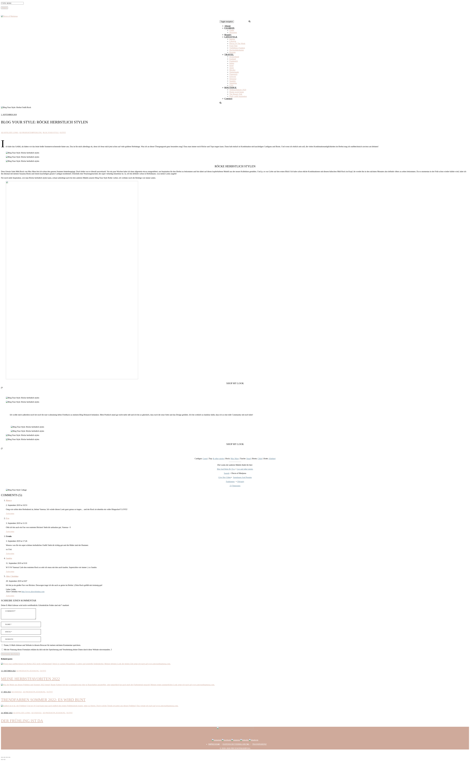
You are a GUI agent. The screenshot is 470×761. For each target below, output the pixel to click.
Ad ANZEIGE (16, 692)
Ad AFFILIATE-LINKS (9, 133)
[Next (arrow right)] (4, 759)
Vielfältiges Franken (237, 48)
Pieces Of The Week (237, 43)
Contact (228, 99)
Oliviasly (240, 482)
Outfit (231, 30)
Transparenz (259, 744)
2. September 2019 (9, 115)
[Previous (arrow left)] (2, 759)
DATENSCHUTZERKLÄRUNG (236, 744)
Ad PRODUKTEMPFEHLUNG (30, 133)
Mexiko (232, 70)
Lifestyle (232, 41)
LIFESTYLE (230, 37)
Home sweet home (236, 92)
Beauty (227, 35)
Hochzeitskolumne (236, 50)
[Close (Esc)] (2, 757)
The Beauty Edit (235, 94)
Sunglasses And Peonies (242, 477)
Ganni (205, 459)
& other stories (218, 459)
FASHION (229, 28)
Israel (231, 65)
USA (231, 85)
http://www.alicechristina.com (32, 592)
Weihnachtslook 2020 (237, 90)
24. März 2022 (6, 713)
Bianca (9, 500)
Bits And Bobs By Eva (226, 469)
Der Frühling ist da (22, 721)
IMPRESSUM (214, 744)
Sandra (9, 558)
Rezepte (232, 52)
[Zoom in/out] (9, 757)
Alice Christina (12, 576)
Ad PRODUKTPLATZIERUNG (27, 671)
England (232, 59)
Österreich (233, 74)
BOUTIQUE (230, 88)
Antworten (10, 513)
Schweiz (232, 77)
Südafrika (233, 83)
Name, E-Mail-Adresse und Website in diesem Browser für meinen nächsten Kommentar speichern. (42, 645)
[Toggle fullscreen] (7, 757)
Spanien (232, 81)
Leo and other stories (245, 469)
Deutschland (234, 57)
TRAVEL (229, 54)
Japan (231, 68)
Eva (7, 518)
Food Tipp (233, 46)
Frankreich (233, 61)
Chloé (260, 459)
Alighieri (272, 459)
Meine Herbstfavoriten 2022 (30, 679)
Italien (231, 63)
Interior (232, 39)
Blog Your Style (51, 133)
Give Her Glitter (224, 477)
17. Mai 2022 (6, 692)
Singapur (232, 79)
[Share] (4, 757)
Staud (248, 459)
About (227, 26)
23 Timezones (235, 486)
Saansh (226, 473)
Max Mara (235, 459)
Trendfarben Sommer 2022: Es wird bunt (43, 699)
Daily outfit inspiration (238, 96)
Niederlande (234, 72)
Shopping (233, 32)
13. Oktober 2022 (8, 671)
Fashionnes (230, 482)
